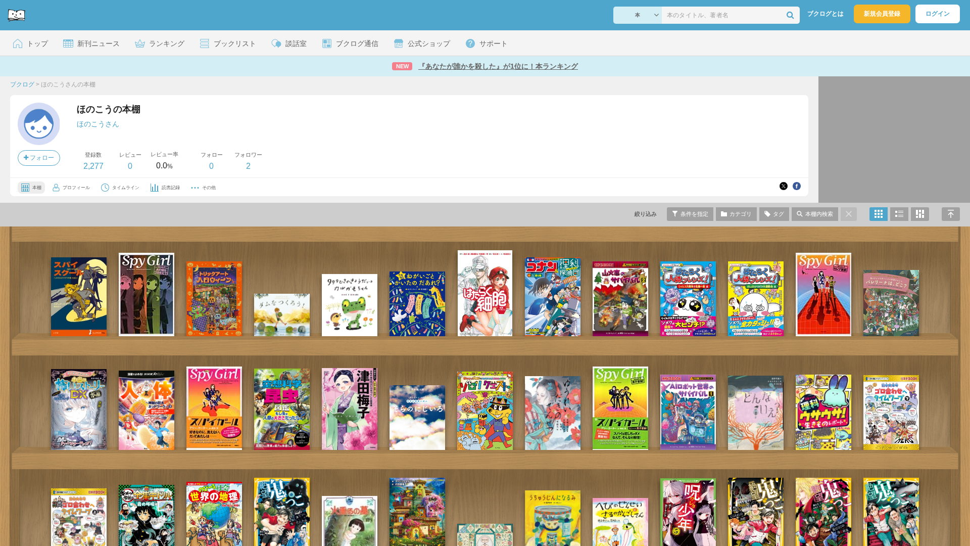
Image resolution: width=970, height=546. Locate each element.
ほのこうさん (98, 124)
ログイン (938, 13)
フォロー (41, 157)
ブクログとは (825, 13)
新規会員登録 (882, 13)
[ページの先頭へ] (951, 214)
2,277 (93, 166)
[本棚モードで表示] (878, 214)
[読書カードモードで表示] (920, 214)
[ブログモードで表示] (899, 214)
